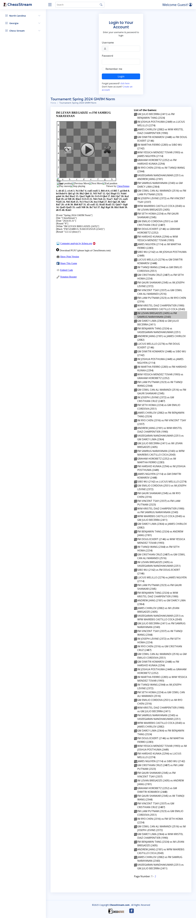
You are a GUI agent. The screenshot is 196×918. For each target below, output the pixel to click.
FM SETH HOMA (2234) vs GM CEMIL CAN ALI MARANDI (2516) (161, 694)
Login (121, 76)
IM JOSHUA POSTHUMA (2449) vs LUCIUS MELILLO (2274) (161, 123)
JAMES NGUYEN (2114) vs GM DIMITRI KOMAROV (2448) (159, 475)
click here (125, 83)
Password (107, 55)
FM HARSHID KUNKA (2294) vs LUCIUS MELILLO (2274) (159, 755)
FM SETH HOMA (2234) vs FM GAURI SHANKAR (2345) (158, 215)
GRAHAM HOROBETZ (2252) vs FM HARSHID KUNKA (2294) (157, 161)
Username (108, 42)
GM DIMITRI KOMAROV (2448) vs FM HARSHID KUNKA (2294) (158, 663)
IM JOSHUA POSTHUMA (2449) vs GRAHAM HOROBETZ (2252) (162, 671)
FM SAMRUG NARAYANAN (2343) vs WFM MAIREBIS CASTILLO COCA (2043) (161, 452)
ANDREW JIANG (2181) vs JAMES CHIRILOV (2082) (161, 337)
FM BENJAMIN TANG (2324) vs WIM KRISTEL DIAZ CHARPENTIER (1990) (157, 594)
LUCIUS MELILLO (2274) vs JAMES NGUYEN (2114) (162, 579)
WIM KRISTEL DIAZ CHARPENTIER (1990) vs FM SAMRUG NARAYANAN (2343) (160, 510)
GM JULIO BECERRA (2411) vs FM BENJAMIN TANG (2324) (156, 115)
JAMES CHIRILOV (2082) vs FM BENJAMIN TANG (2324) (160, 414)
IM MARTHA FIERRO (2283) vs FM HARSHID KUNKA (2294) (162, 368)
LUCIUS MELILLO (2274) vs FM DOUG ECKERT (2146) (158, 345)
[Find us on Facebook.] (131, 910)
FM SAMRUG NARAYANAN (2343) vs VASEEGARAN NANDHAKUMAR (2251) (159, 717)
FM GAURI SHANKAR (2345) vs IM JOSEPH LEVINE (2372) (161, 284)
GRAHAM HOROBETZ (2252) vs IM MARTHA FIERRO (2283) (156, 460)
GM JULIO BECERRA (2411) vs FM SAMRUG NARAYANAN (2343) (161, 625)
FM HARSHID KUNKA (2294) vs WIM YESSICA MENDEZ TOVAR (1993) (157, 238)
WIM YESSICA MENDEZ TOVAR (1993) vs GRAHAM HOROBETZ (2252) (160, 376)
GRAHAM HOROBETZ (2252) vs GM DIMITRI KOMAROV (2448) (157, 790)
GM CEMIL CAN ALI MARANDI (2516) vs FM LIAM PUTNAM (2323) (161, 192)
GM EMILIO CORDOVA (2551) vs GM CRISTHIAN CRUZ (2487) (157, 223)
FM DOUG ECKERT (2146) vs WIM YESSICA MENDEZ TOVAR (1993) (161, 541)
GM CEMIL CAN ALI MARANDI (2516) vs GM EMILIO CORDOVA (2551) (162, 655)
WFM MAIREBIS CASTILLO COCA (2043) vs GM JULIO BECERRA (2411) (161, 518)
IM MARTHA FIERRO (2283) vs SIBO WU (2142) (159, 146)
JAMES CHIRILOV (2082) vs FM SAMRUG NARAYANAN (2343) (159, 858)
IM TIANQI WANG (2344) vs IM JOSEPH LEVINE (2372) (159, 686)
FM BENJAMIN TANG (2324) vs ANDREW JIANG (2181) (160, 533)
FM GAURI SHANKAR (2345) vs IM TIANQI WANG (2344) (160, 797)
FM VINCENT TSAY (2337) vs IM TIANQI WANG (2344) (160, 632)
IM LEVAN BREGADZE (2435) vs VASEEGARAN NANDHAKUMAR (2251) (159, 563)
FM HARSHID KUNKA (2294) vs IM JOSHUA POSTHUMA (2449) (161, 468)
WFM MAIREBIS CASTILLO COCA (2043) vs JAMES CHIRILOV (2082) (161, 724)
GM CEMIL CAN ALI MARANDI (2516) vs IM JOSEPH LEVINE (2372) (161, 828)
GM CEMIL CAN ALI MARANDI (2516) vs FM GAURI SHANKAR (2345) (161, 391)
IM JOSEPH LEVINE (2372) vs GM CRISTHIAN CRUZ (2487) (155, 399)
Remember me (114, 69)
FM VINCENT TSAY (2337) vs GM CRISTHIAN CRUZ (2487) (155, 805)
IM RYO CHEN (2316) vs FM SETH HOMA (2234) (160, 820)
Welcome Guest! (175, 4)
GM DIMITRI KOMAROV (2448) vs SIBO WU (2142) (161, 353)
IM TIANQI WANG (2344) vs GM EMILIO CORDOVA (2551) (159, 269)
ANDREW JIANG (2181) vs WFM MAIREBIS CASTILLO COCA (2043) (160, 851)
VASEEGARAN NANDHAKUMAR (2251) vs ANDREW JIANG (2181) (160, 177)
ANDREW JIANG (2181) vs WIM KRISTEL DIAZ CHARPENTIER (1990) (159, 429)
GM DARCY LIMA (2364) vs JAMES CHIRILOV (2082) (162, 525)
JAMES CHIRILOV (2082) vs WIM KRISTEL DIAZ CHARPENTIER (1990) (160, 131)
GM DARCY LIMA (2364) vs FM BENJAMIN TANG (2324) (160, 732)
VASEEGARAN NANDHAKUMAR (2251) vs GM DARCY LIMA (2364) (160, 437)
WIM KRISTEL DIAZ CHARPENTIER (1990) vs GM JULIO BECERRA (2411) (160, 709)
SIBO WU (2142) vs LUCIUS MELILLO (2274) (162, 481)
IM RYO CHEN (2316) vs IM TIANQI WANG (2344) (161, 169)
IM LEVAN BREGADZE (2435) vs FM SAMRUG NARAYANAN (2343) (157, 315)
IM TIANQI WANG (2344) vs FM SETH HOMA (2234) (158, 548)
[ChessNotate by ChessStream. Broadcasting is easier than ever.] (116, 911)
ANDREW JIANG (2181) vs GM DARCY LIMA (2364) (161, 602)
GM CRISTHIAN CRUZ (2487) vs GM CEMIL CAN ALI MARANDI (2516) (161, 556)
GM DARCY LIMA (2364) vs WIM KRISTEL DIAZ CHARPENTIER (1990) (160, 835)
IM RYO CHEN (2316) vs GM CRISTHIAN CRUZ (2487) (159, 648)
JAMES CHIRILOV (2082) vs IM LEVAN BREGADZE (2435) (158, 609)
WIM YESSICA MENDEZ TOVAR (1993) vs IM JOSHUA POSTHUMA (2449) (162, 747)
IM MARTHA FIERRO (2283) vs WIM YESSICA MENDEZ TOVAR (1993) (162, 678)
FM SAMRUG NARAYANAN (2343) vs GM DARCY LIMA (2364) (160, 184)
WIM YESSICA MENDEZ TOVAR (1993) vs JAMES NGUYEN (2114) (160, 154)
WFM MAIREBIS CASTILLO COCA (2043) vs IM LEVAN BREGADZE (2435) (161, 207)
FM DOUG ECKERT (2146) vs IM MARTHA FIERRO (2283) (160, 740)
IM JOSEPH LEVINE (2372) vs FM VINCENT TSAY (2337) (161, 200)
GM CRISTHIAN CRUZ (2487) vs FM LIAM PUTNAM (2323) (160, 767)
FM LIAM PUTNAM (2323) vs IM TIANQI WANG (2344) (160, 383)
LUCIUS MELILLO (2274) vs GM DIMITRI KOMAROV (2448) (160, 261)
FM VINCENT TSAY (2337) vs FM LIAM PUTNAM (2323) (158, 502)
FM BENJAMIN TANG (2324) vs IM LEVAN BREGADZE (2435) (160, 843)
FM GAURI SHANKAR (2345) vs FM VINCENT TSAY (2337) (156, 774)
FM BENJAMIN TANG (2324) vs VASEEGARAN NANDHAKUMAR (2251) (159, 330)
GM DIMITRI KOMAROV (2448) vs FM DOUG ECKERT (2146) (162, 138)
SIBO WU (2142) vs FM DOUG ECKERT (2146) (158, 571)
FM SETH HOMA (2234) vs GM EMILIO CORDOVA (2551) (158, 406)
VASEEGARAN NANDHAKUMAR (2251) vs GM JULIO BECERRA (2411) (160, 866)
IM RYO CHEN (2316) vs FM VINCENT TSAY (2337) (161, 422)
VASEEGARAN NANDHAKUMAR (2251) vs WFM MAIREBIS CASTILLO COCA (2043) (160, 617)
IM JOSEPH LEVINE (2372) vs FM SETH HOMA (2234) (159, 640)
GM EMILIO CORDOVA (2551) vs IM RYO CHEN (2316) (159, 701)
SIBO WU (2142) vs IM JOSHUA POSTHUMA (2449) (162, 253)
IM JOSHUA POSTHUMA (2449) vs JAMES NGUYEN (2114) (160, 360)
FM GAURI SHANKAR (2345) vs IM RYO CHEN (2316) (159, 495)
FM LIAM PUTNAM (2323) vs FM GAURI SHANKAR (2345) (159, 586)
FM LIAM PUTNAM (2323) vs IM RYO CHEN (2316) (161, 299)
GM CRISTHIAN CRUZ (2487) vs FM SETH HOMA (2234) (160, 276)
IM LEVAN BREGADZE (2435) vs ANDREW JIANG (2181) (160, 782)
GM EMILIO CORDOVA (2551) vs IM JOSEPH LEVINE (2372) (161, 487)
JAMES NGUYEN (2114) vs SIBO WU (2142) (161, 761)
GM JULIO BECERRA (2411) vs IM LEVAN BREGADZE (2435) (160, 445)
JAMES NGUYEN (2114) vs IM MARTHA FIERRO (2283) (159, 246)
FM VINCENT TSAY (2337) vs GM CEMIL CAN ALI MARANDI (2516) (159, 292)
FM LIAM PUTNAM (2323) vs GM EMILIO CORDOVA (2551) (160, 812)
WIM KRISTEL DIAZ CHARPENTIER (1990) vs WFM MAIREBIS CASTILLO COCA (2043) (161, 307)
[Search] (101, 4)
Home (53, 102)
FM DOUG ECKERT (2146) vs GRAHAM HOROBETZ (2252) (158, 230)
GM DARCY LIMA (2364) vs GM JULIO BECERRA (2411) (158, 322)
